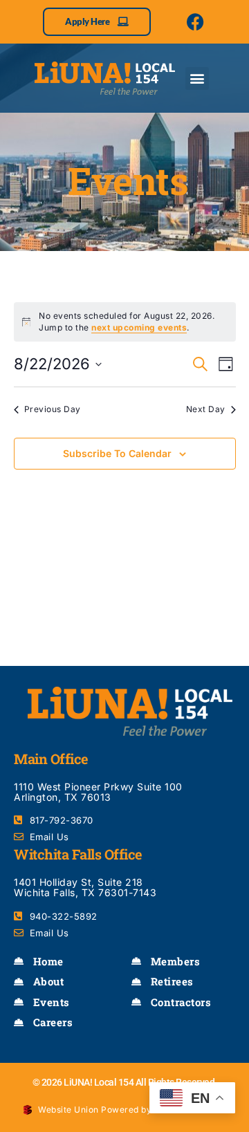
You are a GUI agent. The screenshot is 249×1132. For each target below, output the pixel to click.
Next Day (205, 409)
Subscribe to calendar (117, 453)
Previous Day (52, 409)
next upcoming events (139, 327)
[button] (197, 78)
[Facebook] (195, 21)
